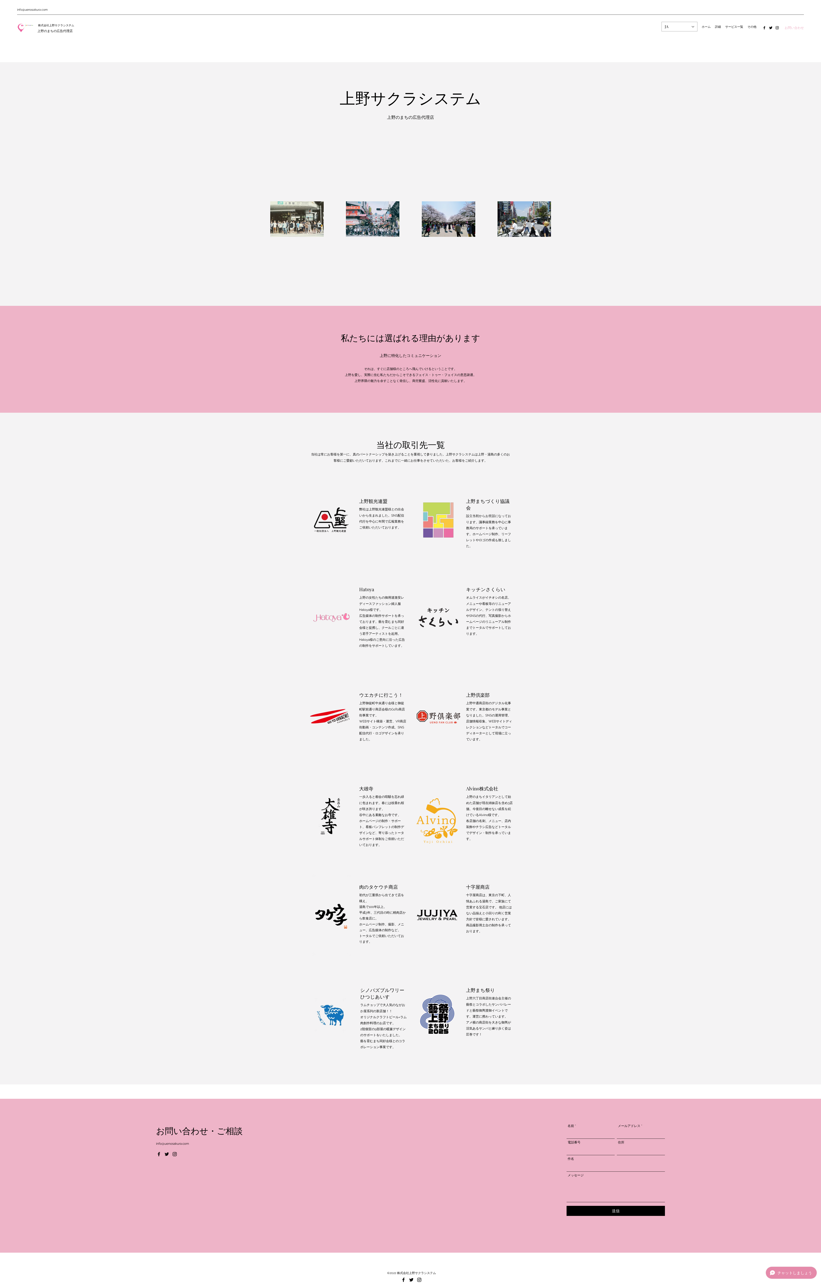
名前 (571, 1126)
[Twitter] (771, 28)
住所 (621, 1142)
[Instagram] (777, 28)
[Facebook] (764, 28)
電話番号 (574, 1142)
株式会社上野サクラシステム (55, 25)
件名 (571, 1159)
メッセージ (576, 1175)
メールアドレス (629, 1126)
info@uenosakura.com (32, 9)
